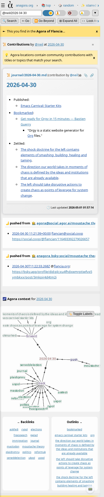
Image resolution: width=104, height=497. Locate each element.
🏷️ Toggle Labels (80, 313)
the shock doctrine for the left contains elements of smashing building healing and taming (74, 481)
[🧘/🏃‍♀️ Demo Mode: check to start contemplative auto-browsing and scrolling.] (60, 13)
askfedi (14, 429)
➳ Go (25, 20)
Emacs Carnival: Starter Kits (41, 105)
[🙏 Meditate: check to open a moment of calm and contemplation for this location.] (84, 13)
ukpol (32, 458)
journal (35, 440)
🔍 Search (10, 20)
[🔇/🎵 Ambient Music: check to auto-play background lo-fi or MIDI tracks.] (72, 13)
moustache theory (33, 446)
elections (36, 429)
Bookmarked (23, 112)
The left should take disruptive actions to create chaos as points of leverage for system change (54, 190)
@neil (39, 44)
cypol (24, 429)
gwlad (34, 435)
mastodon (13, 446)
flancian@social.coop (67, 233)
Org (30, 135)
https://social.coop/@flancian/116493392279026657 (50, 238)
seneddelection (16, 458)
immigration (20, 440)
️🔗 (92, 75)
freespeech (20, 435)
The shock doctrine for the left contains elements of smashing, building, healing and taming (54, 155)
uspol (41, 458)
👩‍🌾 (34, 223)
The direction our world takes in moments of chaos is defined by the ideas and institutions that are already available (54, 172)
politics (26, 452)
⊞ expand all (68, 20)
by (50, 223)
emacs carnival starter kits (71, 435)
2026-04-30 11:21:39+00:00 (31, 233)
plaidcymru (12, 452)
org (92, 435)
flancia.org (62, 266)
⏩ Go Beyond (44, 20)
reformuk (40, 452)
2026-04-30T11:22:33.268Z (31, 266)
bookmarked (74, 429)
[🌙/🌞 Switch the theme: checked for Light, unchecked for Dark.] (48, 13)
